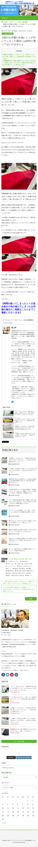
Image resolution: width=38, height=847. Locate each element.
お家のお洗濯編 (10, 415)
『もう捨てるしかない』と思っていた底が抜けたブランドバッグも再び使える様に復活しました (24, 420)
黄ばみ (22, 575)
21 (23, 812)
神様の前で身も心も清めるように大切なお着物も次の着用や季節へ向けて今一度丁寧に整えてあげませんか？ (22, 480)
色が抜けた (22, 573)
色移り (9, 575)
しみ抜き (18, 563)
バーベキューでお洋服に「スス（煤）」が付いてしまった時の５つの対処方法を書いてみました (22, 512)
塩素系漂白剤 (10, 570)
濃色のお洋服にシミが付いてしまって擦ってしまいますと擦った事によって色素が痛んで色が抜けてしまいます (19, 56)
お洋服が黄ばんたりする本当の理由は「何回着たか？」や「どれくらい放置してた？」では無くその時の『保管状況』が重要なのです (22, 491)
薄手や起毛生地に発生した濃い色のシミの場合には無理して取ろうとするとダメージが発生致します (18, 582)
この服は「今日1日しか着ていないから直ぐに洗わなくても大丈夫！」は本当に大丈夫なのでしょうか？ (25, 435)
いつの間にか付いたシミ (13, 561)
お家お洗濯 (24, 561)
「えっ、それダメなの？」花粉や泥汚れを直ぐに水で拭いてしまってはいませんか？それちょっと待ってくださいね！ (24, 413)
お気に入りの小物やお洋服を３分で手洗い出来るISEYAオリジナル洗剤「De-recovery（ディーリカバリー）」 (22, 540)
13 (18, 808)
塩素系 (29, 568)
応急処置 (23, 570)
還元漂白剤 (16, 575)
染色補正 (9, 573)
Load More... (11, 757)
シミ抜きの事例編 (7, 33)
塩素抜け (16, 568)
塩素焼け (23, 568)
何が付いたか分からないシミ (26, 566)
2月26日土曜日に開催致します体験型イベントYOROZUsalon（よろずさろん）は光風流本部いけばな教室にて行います (19, 589)
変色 (17, 570)
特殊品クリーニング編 (8, 422)
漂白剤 (15, 573)
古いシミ (9, 568)
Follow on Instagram (24, 757)
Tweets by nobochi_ (7, 768)
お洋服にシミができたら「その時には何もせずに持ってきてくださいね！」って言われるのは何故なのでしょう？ (24, 428)
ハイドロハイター (11, 566)
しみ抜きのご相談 (27, 563)
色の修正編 (21, 559)
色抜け (29, 573)
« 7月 (4, 823)
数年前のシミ (31, 570)
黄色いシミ (29, 575)
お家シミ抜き (10, 563)
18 (8, 812)
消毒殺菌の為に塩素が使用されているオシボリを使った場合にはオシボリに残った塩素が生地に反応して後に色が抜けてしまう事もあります (19, 62)
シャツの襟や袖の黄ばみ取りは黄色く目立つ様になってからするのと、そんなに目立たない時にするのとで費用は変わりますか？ (22, 501)
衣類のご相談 (28, 559)
